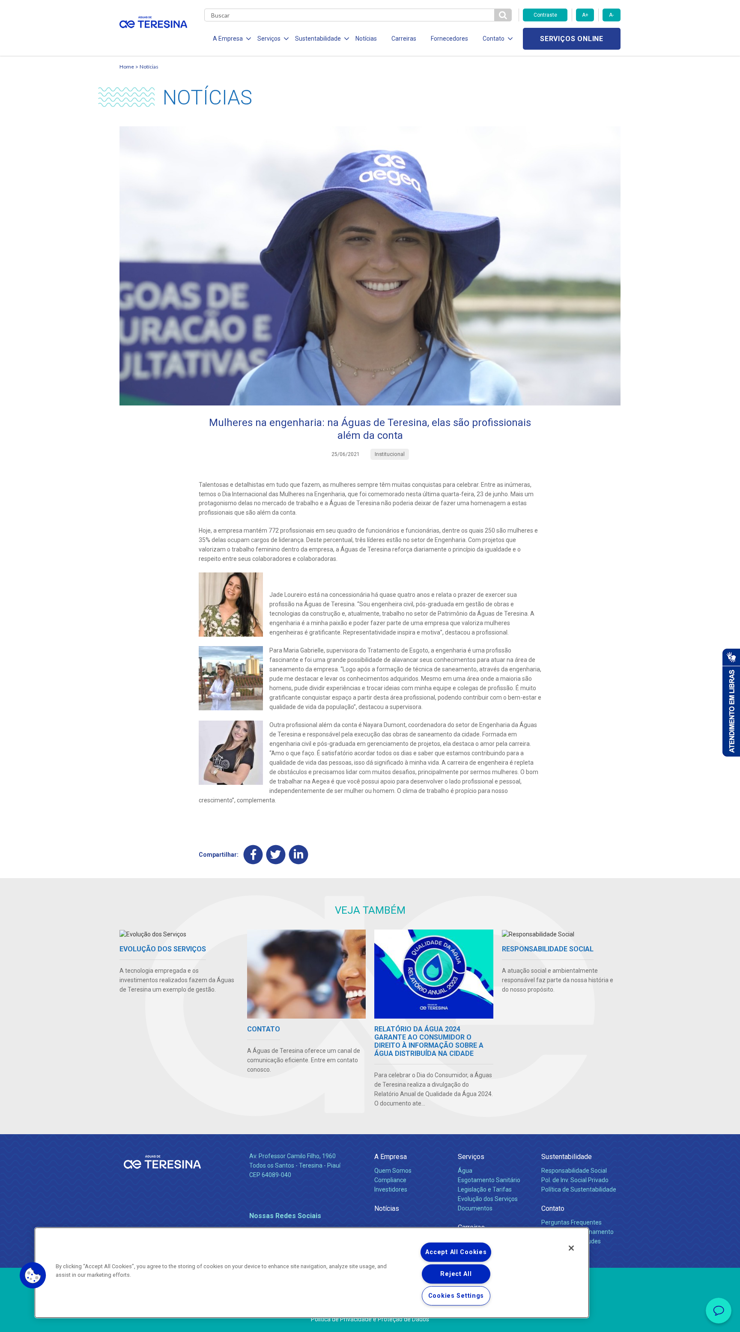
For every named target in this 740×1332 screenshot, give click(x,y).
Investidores (390, 1189)
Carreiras (403, 38)
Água (465, 1170)
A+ (585, 15)
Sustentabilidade (566, 1157)
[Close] (571, 1248)
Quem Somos (393, 1170)
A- (611, 15)
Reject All (455, 1274)
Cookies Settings (456, 1295)
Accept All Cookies (455, 1252)
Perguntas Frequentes (571, 1222)
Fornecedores (449, 38)
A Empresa (390, 1157)
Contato (552, 1208)
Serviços (471, 1157)
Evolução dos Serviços (488, 1198)
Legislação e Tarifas (485, 1189)
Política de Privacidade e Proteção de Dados (370, 1319)
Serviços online (571, 39)
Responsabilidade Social (574, 1170)
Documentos (475, 1208)
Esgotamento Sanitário (489, 1180)
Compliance (390, 1180)
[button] (33, 1275)
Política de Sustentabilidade (578, 1189)
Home (126, 66)
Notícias (366, 38)
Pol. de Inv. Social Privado (575, 1180)
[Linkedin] (298, 854)
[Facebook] (253, 854)
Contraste (545, 15)
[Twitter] (276, 854)
